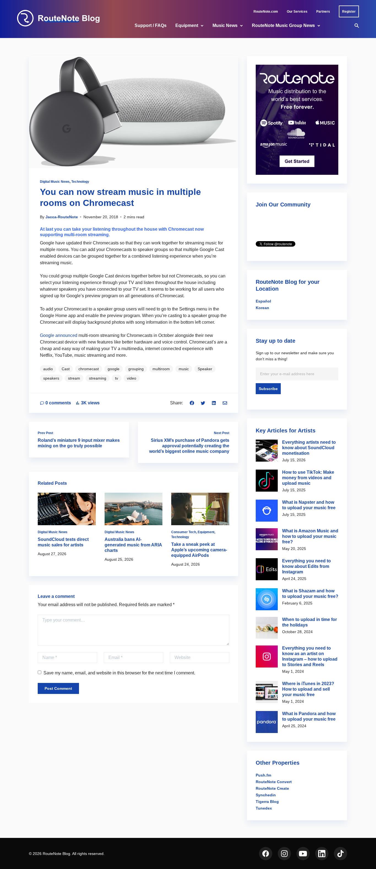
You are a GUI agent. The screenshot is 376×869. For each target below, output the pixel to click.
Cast (66, 369)
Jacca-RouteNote (61, 217)
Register (349, 11)
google (113, 369)
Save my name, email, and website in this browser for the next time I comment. (119, 673)
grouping (136, 369)
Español (263, 301)
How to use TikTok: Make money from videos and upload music (308, 478)
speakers (51, 378)
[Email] (225, 403)
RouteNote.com (266, 11)
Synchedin (266, 795)
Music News (225, 25)
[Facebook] (192, 403)
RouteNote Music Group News (283, 25)
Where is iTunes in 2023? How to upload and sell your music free (308, 689)
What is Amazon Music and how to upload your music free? (310, 536)
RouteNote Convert (274, 782)
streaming (97, 378)
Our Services (297, 11)
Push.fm (263, 775)
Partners (323, 11)
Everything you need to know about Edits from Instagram (306, 566)
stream (74, 378)
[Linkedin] (214, 403)
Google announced (58, 335)
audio (48, 369)
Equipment (186, 25)
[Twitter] (203, 403)
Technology (80, 182)
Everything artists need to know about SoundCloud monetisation (309, 448)
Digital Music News (55, 182)
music (184, 369)
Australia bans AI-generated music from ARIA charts (133, 545)
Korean (262, 308)
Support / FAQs (151, 25)
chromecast (88, 369)
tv (116, 378)
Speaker (205, 369)
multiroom (161, 369)
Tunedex (264, 808)
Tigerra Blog (267, 801)
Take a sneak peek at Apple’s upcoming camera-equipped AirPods (199, 550)
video (131, 378)
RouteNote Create (272, 788)
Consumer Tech (183, 532)
